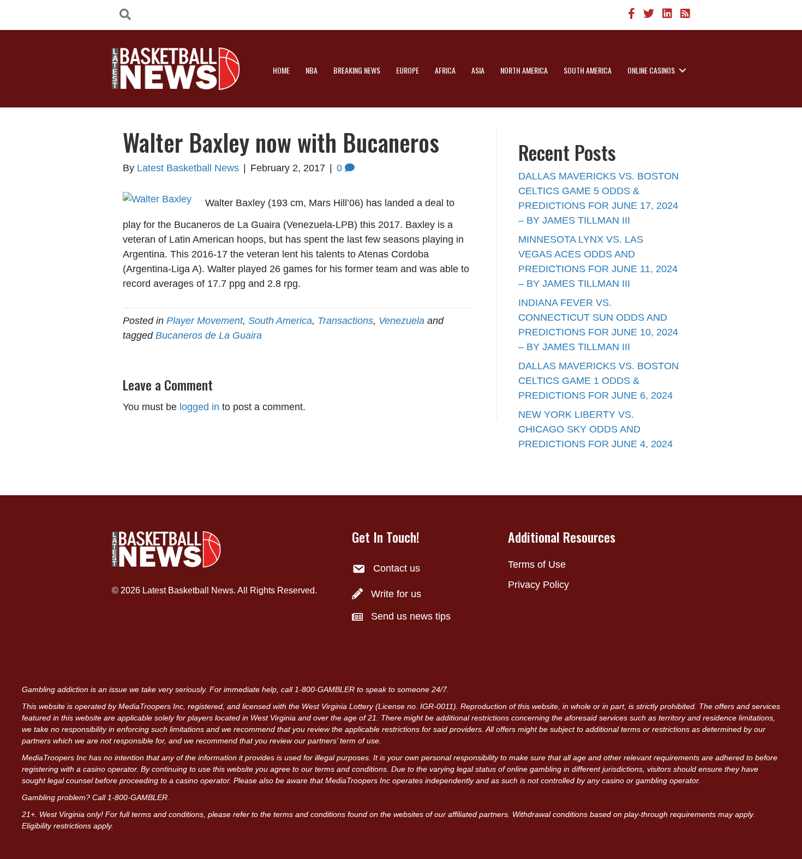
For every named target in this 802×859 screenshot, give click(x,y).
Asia (477, 70)
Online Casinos (651, 70)
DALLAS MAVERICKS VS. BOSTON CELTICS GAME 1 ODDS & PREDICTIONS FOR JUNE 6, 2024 (598, 381)
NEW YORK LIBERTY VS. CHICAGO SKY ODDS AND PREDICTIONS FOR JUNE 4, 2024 (595, 429)
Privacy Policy (538, 584)
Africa (445, 70)
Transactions (345, 320)
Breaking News (356, 70)
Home (281, 70)
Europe (407, 70)
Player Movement (204, 320)
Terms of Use (537, 564)
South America (588, 70)
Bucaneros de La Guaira (208, 335)
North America (524, 70)
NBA (312, 70)
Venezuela (401, 320)
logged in (199, 406)
